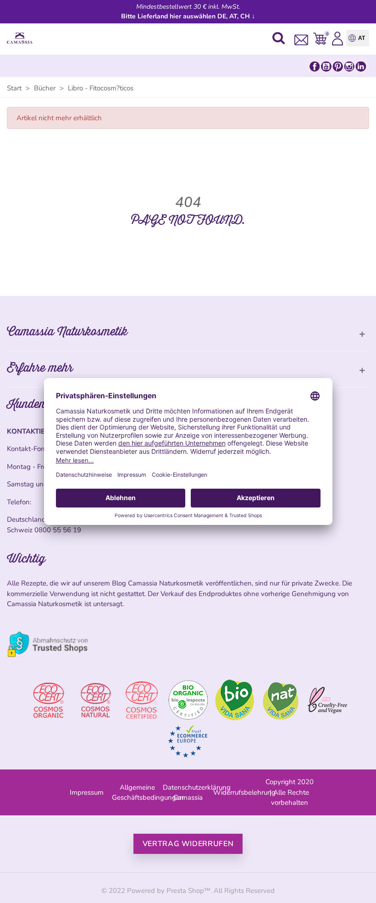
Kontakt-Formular (34, 448)
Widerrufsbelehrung (244, 792)
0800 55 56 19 (57, 530)
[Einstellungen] (337, 38)
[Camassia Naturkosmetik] (22, 38)
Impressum (87, 792)
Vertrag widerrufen (188, 844)
